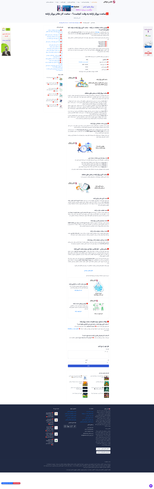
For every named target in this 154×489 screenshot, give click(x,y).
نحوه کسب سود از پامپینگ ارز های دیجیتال (75, 382)
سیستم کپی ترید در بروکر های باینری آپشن (96, 376)
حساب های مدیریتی (89, 418)
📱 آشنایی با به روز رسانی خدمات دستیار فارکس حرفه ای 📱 (97, 388)
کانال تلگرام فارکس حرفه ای (102, 449)
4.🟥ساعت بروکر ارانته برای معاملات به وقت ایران (55, 39)
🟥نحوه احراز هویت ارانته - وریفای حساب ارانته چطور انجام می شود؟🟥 (52, 90)
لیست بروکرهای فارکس (71, 411)
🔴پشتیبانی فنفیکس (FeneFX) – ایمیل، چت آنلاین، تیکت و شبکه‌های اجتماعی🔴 (49, 435)
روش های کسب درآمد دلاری (87, 420)
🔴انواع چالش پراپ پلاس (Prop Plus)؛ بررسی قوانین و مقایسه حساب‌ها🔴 (49, 415)
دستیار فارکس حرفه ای (50, 2)
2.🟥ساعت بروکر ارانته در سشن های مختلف (54, 35)
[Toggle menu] (151, 486)
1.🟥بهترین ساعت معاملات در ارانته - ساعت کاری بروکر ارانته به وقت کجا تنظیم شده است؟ (54, 31)
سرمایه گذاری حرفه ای (71, 2)
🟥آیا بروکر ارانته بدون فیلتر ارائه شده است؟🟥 (52, 78)
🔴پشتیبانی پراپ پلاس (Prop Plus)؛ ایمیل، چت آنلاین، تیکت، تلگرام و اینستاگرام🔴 (49, 421)
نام (108, 360)
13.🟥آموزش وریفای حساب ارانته (56, 60)
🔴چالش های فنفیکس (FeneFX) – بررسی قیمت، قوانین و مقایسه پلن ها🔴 (49, 442)
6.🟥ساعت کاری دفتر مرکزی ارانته (56, 45)
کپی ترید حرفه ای (89, 416)
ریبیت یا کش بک (90, 411)
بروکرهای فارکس (94, 2)
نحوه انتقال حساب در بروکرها (87, 413)
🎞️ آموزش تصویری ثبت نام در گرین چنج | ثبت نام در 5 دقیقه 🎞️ (75, 376)
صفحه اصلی (93, 22)
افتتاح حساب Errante (83, 62)
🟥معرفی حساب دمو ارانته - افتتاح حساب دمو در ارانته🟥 (53, 94)
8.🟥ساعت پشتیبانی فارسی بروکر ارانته (55, 48)
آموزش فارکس (63, 2)
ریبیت (78, 2)
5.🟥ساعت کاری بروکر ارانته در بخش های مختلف (54, 42)
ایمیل (86, 360)
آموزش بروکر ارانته (86, 22)
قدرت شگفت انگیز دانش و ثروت (7, 483)
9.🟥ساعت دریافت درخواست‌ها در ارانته (55, 50)
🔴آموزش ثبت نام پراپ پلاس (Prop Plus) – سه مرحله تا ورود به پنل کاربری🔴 (49, 429)
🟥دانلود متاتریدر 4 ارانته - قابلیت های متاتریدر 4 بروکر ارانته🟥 (52, 105)
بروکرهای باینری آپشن (85, 2)
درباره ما (57, 2)
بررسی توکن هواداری (99, 382)
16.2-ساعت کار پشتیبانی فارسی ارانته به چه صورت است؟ (54, 69)
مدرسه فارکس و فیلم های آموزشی (86, 422)
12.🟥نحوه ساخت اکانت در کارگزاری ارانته (54, 59)
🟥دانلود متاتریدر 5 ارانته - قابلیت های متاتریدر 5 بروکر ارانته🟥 (52, 83)
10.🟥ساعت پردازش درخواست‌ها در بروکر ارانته (54, 53)
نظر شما (107, 349)
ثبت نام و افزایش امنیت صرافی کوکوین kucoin (76, 388)
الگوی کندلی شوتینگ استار (77, 393)
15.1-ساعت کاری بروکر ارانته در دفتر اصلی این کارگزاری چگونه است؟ (54, 66)
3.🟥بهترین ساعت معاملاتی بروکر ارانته (55, 37)
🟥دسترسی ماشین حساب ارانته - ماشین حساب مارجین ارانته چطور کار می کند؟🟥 (52, 101)
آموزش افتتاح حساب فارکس (70, 416)
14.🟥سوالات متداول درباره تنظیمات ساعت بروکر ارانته (54, 63)
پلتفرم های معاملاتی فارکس (70, 420)
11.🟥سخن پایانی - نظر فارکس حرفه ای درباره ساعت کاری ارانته (54, 56)
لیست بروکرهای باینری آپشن (70, 413)
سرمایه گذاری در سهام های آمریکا (97, 393)
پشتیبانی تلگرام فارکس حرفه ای (103, 452)
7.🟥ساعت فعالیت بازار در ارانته (56, 47)
